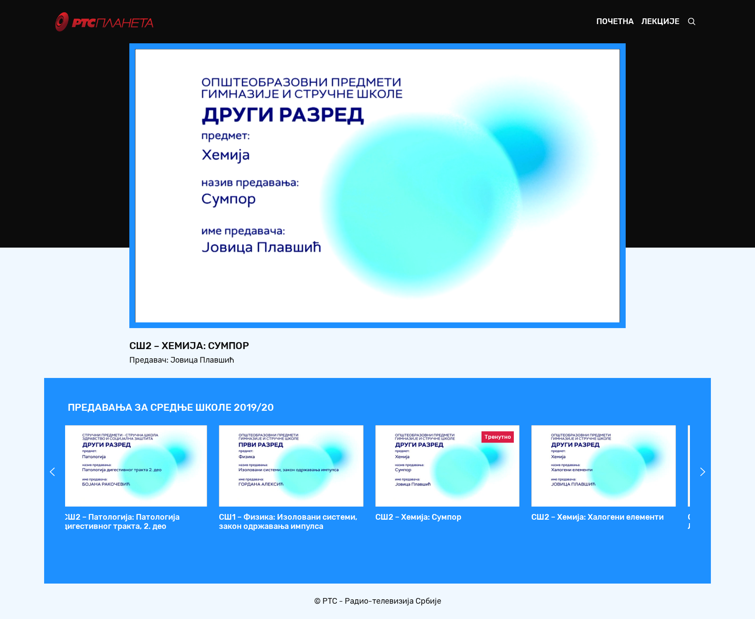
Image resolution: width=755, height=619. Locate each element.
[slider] (353, 313)
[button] (559, 313)
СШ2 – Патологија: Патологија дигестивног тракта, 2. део (121, 522)
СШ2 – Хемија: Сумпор (418, 517)
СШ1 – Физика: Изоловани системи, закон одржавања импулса (288, 522)
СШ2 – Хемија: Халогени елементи (597, 517)
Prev (52, 472)
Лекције (660, 21)
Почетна (615, 21)
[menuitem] (583, 313)
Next (703, 472)
